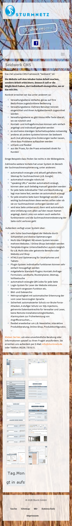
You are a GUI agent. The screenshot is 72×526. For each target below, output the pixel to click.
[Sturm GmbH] (36, 11)
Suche (13, 508)
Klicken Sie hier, (13, 337)
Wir (36, 508)
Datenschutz (48, 508)
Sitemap (25, 508)
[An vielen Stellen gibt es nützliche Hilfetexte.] (17, 477)
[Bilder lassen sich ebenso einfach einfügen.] (39, 456)
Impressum (33, 515)
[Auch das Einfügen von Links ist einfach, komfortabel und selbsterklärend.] (17, 456)
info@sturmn (52, 344)
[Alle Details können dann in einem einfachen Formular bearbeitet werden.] (17, 412)
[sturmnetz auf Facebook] (36, 43)
